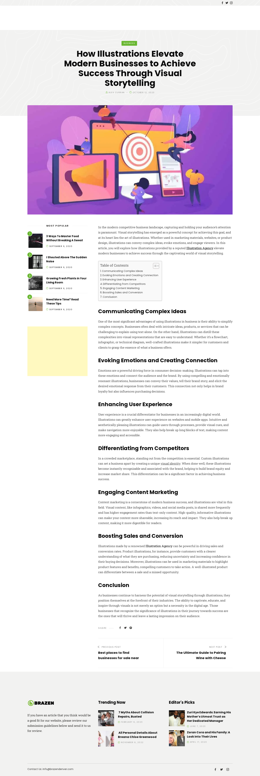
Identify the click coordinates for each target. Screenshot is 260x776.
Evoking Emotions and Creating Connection (130, 275)
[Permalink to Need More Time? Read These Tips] (35, 304)
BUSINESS (129, 43)
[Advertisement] (57, 351)
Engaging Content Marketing (121, 288)
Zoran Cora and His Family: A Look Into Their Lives (208, 734)
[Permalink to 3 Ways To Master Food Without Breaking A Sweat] (35, 241)
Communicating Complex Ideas (122, 271)
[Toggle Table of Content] (154, 266)
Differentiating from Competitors (124, 284)
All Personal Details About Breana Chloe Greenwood (137, 735)
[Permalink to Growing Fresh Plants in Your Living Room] (35, 283)
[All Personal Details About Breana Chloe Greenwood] (106, 739)
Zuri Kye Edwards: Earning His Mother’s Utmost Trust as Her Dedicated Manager (209, 716)
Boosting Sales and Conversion (123, 292)
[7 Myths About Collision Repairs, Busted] (106, 718)
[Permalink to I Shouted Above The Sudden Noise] (35, 262)
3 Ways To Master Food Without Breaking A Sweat (64, 238)
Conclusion (110, 297)
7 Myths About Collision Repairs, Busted (136, 714)
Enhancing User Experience (119, 279)
